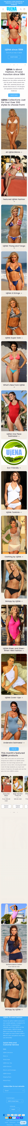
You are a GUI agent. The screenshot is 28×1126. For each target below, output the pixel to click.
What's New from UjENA (14, 385)
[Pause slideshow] (25, 65)
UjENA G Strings (13, 293)
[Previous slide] (10, 65)
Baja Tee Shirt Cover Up (18, 794)
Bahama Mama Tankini (14, 964)
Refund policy (12, 1122)
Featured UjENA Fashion (14, 199)
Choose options (6, 806)
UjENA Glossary (7, 1066)
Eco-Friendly (13, 468)
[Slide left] (10, 812)
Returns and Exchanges (9, 1070)
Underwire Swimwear (13, 743)
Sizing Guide (6, 1059)
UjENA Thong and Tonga (14, 246)
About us (5, 1056)
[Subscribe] (23, 1091)
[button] (3, 9)
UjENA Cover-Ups (13, 698)
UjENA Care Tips (7, 1063)
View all (14, 749)
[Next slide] (17, 65)
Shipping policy (10, 1124)
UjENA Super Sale (13, 338)
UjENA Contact (7, 1073)
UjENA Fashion (13, 1120)
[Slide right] (17, 812)
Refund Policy (6, 1080)
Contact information (19, 1124)
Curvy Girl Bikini (6, 794)
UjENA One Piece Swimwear (14, 435)
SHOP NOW (14, 58)
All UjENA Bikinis (13, 152)
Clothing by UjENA (13, 557)
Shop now (9, 878)
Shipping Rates (7, 1077)
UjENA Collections (8, 1052)
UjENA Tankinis (13, 512)
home (4, 1049)
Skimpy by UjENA (13, 601)
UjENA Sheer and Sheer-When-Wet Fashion (14, 649)
